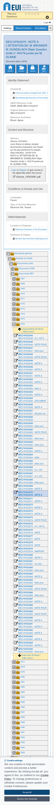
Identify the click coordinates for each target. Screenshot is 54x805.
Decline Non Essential (27, 799)
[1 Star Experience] (26, 14)
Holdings (8, 28)
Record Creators (23, 28)
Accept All (27, 792)
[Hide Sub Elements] (8, 254)
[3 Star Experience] (32, 14)
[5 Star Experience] (38, 14)
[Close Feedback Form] (47, 17)
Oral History (40, 28)
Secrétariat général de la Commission (32, 97)
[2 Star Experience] (29, 14)
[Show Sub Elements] (12, 269)
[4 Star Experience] (35, 14)
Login (46, 22)
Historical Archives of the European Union (33, 229)
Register (23, 169)
